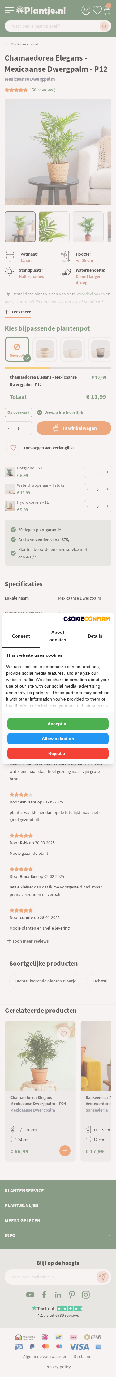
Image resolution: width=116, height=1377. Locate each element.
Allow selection (58, 738)
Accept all (58, 723)
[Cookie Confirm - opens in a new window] (86, 618)
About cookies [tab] (57, 636)
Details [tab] (95, 635)
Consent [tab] (21, 635)
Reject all (58, 753)
